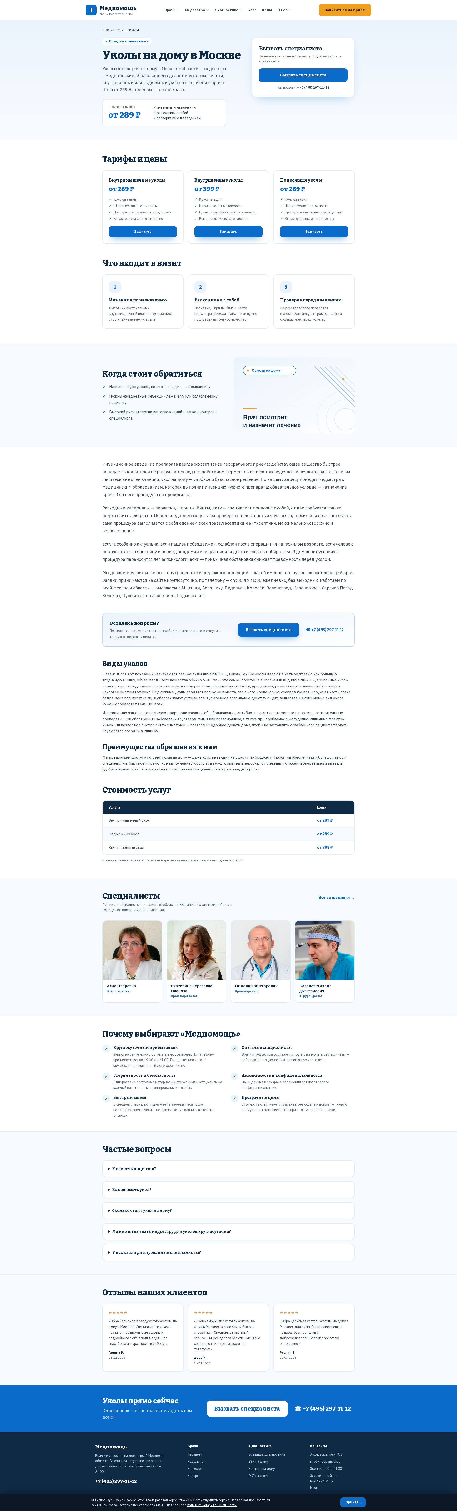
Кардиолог (196, 1461)
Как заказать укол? (131, 1189)
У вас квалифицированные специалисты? (156, 1252)
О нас (282, 10)
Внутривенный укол (126, 847)
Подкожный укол (124, 833)
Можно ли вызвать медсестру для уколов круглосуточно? (171, 1231)
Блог (252, 10)
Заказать (143, 231)
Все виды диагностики (267, 1454)
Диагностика (226, 10)
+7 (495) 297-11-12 (314, 87)
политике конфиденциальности (212, 1505)
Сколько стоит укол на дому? (142, 1210)
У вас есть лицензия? (134, 1168)
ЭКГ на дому (258, 1476)
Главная (108, 29)
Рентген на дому (262, 1469)
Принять (353, 1502)
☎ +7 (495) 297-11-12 (325, 629)
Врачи (169, 10)
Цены (267, 10)
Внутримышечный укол (129, 820)
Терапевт (195, 1454)
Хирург (193, 1476)
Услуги (121, 29)
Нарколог (195, 1469)
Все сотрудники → (336, 897)
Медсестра (195, 10)
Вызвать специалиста (303, 75)
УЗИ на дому (258, 1461)
